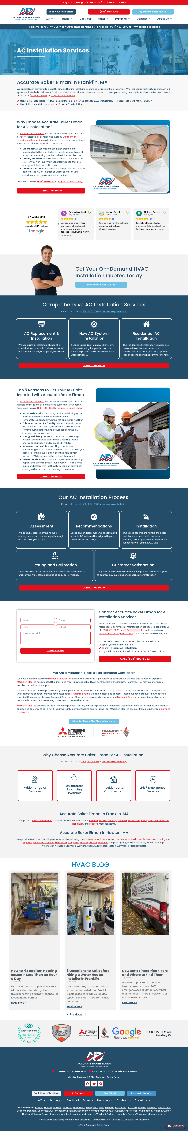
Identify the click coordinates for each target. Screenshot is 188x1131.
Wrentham (134, 820)
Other (101, 18)
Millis (155, 820)
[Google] (100, 1083)
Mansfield (103, 842)
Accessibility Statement (136, 1119)
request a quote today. (63, 95)
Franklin (93, 820)
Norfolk (103, 820)
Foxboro (93, 823)
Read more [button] (141, 236)
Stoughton (73, 842)
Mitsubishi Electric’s (79, 693)
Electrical (85, 18)
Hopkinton (77, 823)
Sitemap (85, 1119)
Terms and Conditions (51, 1119)
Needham (38, 842)
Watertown (114, 839)
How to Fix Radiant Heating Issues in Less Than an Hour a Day (34, 974)
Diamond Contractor (59, 678)
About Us (163, 18)
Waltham (102, 839)
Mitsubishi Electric (26, 682)
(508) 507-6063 (38, 95)
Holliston (164, 820)
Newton (91, 839)
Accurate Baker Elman (32, 133)
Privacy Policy (72, 1119)
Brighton (27, 842)
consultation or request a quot (115, 633)
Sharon (84, 842)
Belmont (125, 839)
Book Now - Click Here (61, 11)
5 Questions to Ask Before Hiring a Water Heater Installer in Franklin (88, 974)
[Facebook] (87, 1083)
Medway (112, 820)
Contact (142, 18)
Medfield (122, 820)
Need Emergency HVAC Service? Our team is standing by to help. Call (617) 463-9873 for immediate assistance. (94, 27)
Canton (93, 842)
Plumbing (121, 18)
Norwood (49, 842)
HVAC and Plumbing (42, 820)
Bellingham (146, 820)
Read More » (18, 1002)
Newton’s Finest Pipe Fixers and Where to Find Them (145, 972)
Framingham (163, 839)
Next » (108, 1014)
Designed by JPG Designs (106, 1119)
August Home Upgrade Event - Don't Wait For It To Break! (94, 2)
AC (48, 18)
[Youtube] (94, 1083)
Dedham (136, 839)
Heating (65, 18)
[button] (58, 224)
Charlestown (149, 839)
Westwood (61, 842)
